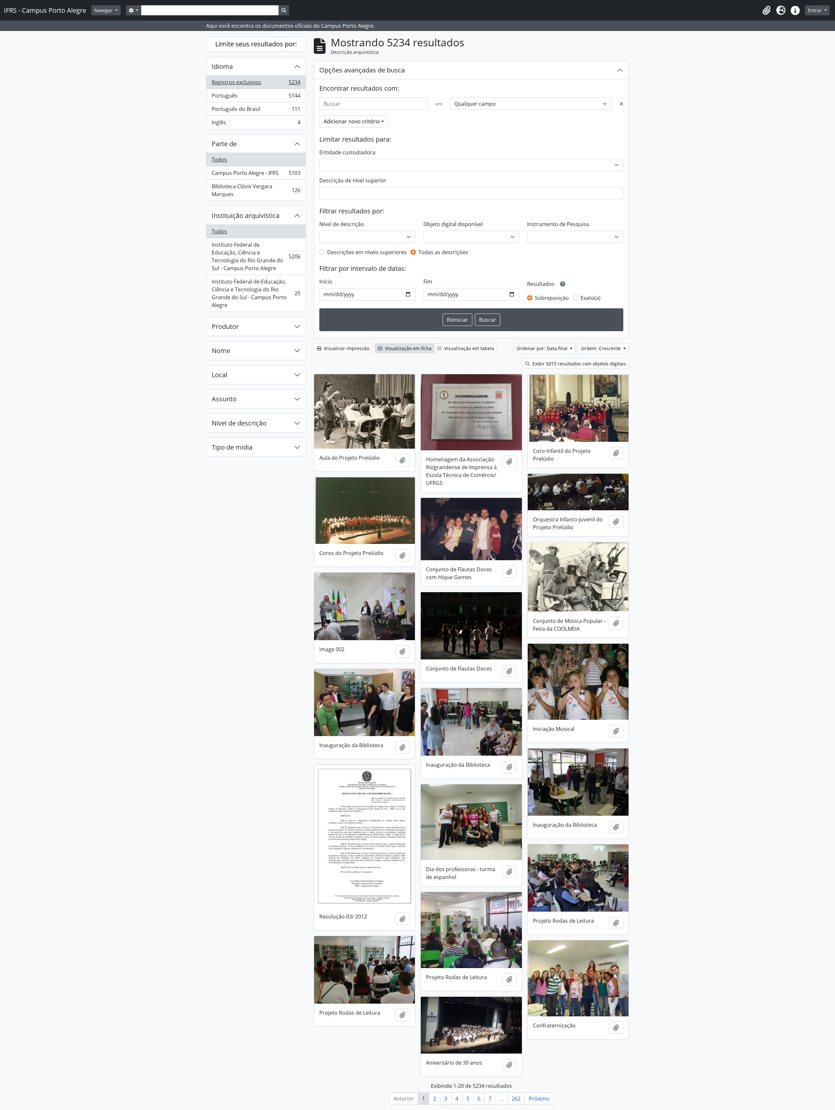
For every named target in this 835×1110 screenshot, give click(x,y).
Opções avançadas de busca (362, 70)
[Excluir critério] (621, 104)
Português (255, 97)
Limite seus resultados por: (256, 43)
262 (516, 1098)
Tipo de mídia (232, 447)
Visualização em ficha (408, 348)
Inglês (255, 124)
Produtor (225, 326)
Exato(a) (590, 297)
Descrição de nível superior (353, 180)
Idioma (222, 66)
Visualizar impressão (346, 348)
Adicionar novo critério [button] (352, 121)
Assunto (224, 398)
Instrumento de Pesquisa (558, 224)
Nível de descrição (239, 423)
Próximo (539, 1098)
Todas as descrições (443, 252)
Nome (221, 350)
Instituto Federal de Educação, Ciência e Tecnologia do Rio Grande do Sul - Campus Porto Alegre (255, 256)
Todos (219, 159)
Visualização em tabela (468, 348)
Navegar (104, 10)
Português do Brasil (255, 110)
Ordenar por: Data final (543, 348)
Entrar (815, 10)
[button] (766, 10)
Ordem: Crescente (601, 348)
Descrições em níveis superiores (367, 252)
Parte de (224, 143)
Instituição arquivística (246, 215)
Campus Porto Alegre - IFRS (255, 174)
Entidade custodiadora (347, 152)
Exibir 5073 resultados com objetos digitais (578, 364)
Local (219, 374)
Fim (427, 281)
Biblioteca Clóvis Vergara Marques (255, 190)
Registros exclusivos (255, 84)
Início (325, 281)
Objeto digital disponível (453, 224)
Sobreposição (552, 297)
